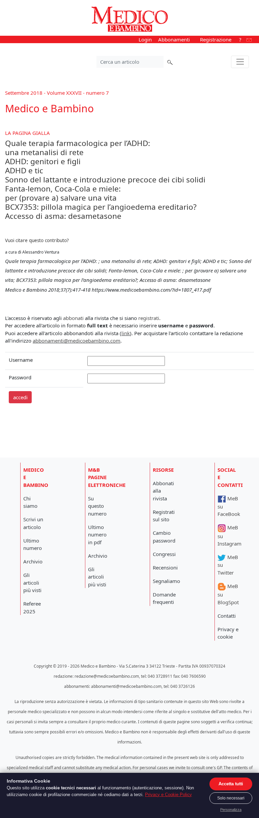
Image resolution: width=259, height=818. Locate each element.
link (125, 333)
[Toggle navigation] (240, 62)
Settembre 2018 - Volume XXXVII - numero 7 (57, 92)
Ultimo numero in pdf (97, 535)
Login (145, 39)
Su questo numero (97, 506)
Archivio (32, 561)
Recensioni (165, 567)
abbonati (73, 318)
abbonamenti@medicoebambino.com (76, 340)
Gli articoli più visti (32, 582)
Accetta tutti (231, 783)
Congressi (164, 554)
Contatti (227, 615)
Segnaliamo (166, 581)
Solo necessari (230, 798)
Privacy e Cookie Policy (168, 794)
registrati (148, 318)
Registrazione (215, 39)
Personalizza (230, 810)
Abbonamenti (174, 39)
